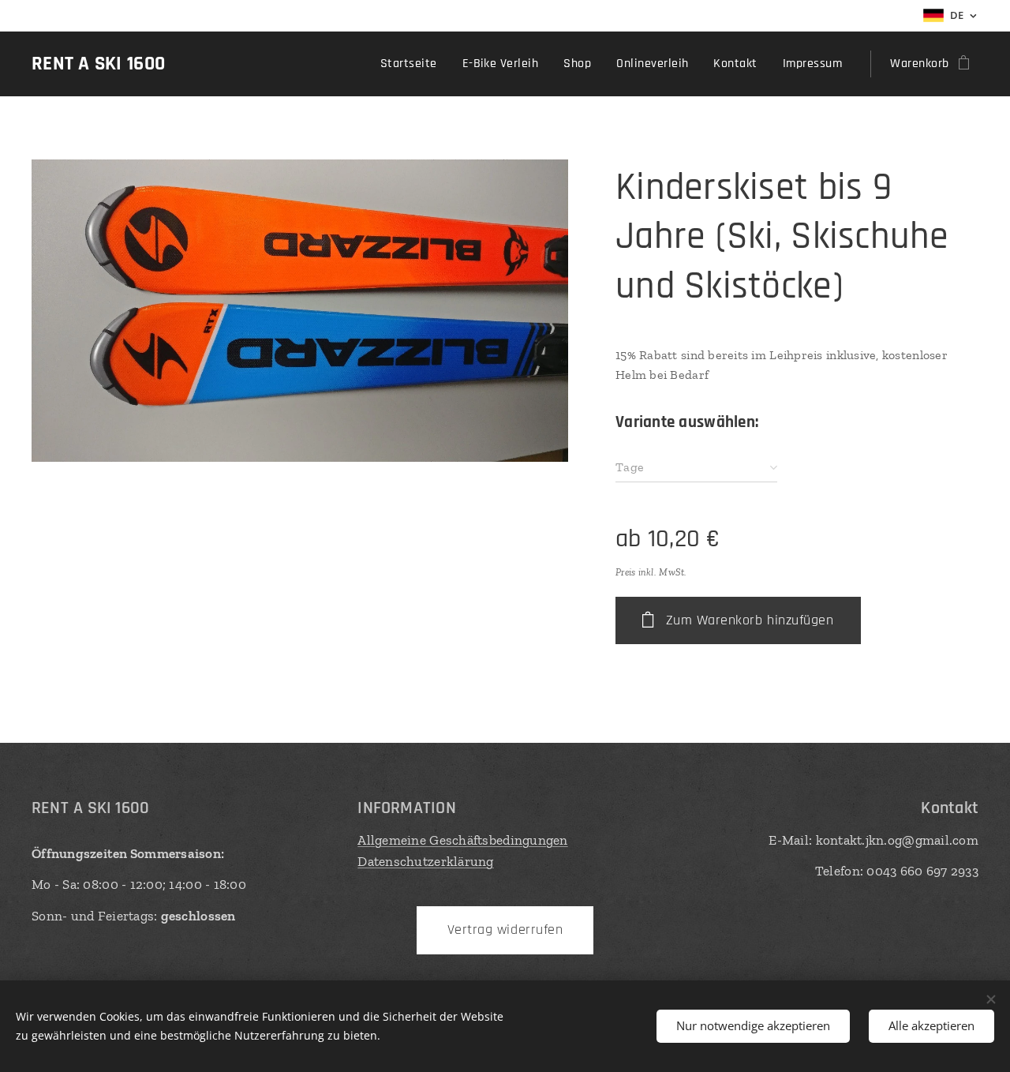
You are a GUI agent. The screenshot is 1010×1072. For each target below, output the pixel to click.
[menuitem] (413, 64)
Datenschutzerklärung (425, 861)
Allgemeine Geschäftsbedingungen (462, 840)
